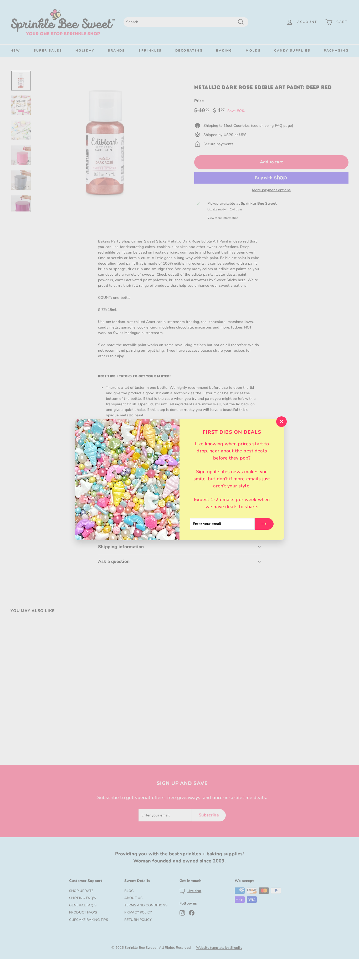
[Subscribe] (264, 523)
